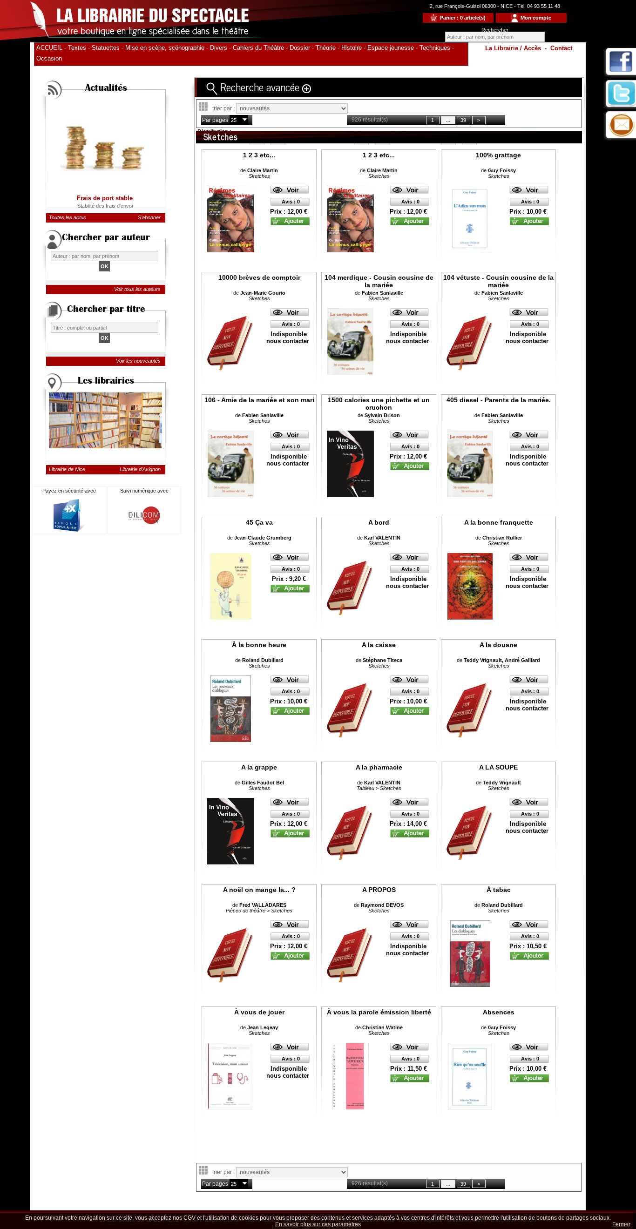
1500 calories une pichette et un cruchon (379, 403)
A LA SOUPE (498, 767)
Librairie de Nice (67, 469)
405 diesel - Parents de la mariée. (499, 400)
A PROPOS (379, 889)
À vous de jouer (259, 1012)
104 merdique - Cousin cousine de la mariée (379, 281)
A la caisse (379, 644)
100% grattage (498, 155)
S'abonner (149, 217)
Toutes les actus (67, 217)
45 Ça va (259, 522)
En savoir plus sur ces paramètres (318, 1224)
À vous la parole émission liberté (379, 1012)
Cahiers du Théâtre (258, 47)
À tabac (499, 889)
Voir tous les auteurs (137, 289)
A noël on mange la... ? (259, 889)
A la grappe (259, 767)
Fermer (621, 1224)
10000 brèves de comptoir (259, 277)
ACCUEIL (49, 47)
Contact (561, 48)
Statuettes (106, 47)
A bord (378, 522)
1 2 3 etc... (259, 155)
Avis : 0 (291, 201)
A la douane (498, 644)
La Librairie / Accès (513, 48)
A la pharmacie (379, 767)
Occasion (49, 58)
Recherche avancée (259, 86)
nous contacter (287, 341)
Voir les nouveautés (138, 361)
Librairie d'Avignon (140, 469)
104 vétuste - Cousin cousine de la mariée (498, 281)
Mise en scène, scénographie (164, 47)
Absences (498, 1012)
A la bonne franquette (498, 522)
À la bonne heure (259, 644)
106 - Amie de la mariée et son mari (259, 400)
